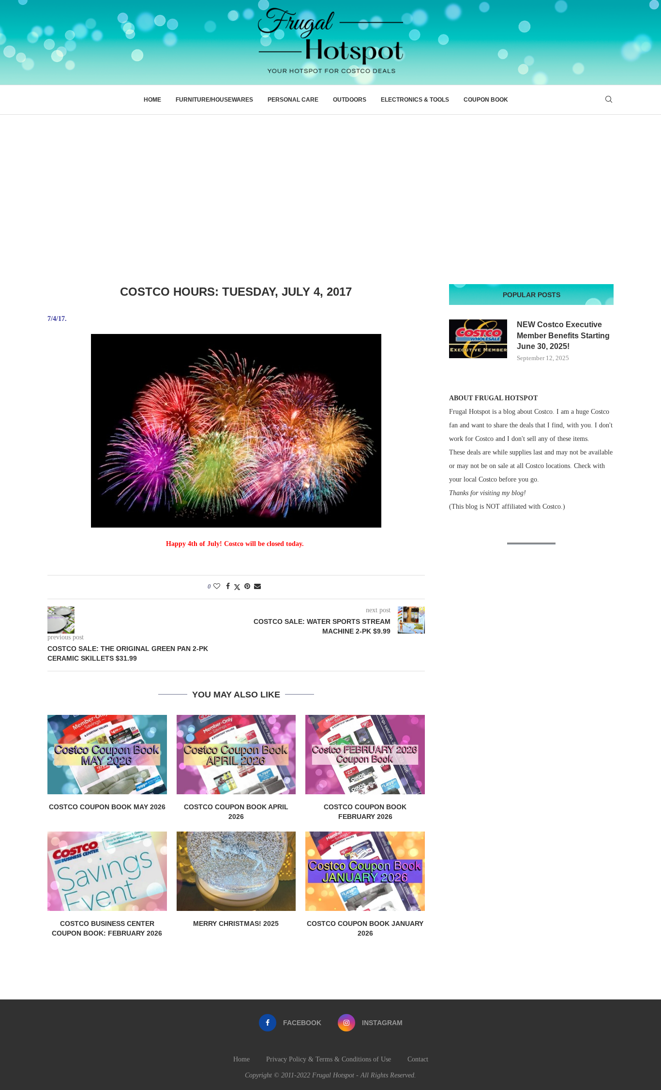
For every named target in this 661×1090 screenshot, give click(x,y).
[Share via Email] (257, 586)
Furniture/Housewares (214, 99)
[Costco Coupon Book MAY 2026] (107, 754)
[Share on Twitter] (237, 587)
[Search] (609, 100)
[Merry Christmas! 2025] (236, 871)
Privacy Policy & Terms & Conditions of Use (328, 1059)
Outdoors (349, 99)
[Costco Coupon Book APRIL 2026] (236, 754)
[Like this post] (216, 586)
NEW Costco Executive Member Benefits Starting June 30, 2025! (563, 335)
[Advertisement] (330, 187)
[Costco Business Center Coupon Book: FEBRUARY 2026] (107, 871)
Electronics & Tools (415, 99)
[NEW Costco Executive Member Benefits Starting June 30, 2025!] (478, 338)
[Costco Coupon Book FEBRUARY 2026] (365, 754)
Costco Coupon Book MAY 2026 (107, 807)
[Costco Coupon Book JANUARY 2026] (365, 871)
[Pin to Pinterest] (247, 586)
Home (152, 99)
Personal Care (293, 99)
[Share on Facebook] (228, 586)
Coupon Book (486, 99)
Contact (417, 1059)
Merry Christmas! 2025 (236, 923)
